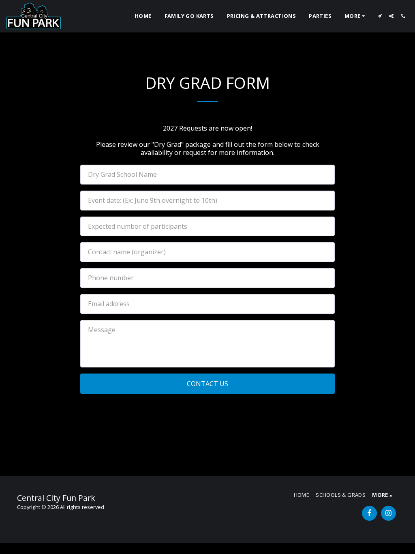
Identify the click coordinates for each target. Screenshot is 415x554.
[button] (379, 16)
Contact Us (207, 383)
